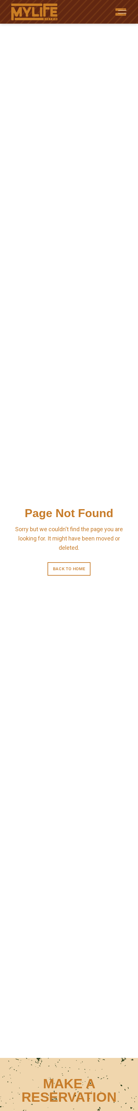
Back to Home (69, 568)
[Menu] (120, 11)
